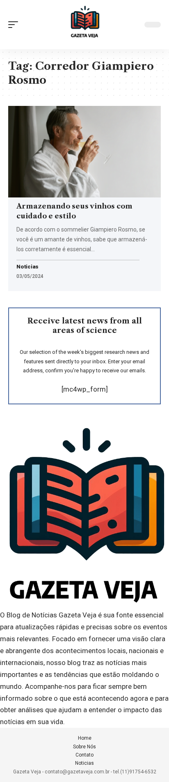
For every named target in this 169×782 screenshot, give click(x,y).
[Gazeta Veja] (84, 24)
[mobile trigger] (15, 24)
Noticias (27, 267)
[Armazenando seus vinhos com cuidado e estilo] (84, 151)
